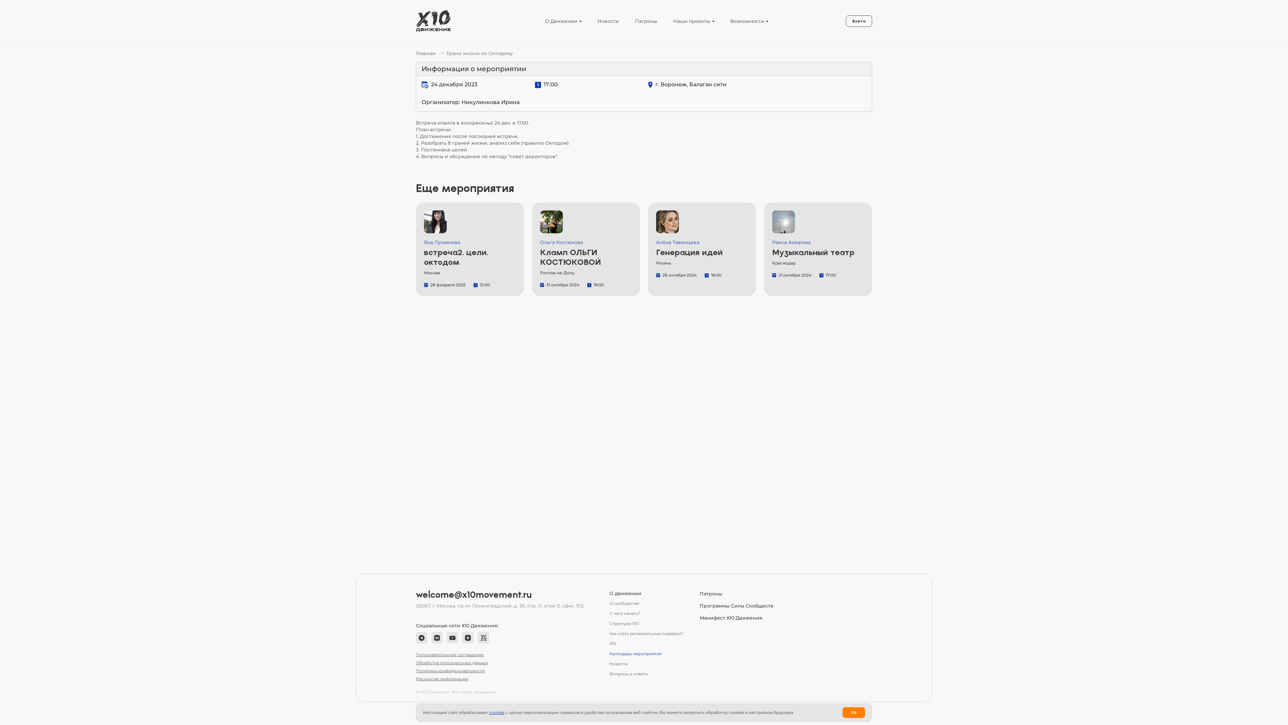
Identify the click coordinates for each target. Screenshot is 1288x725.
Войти (859, 21)
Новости (608, 21)
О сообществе (624, 603)
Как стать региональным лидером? (646, 633)
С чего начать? (624, 613)
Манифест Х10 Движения (731, 618)
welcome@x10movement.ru (474, 594)
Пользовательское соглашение (450, 654)
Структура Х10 (624, 623)
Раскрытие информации (442, 678)
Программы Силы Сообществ (736, 606)
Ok (854, 712)
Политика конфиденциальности (450, 670)
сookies (496, 712)
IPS (612, 643)
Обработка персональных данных (452, 662)
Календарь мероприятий (635, 653)
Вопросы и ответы (628, 673)
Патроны (646, 21)
